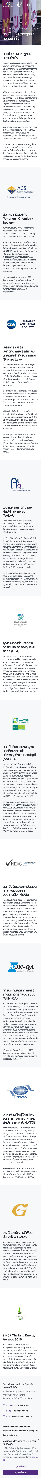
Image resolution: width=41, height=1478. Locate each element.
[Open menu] (35, 5)
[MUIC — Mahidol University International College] (12, 5)
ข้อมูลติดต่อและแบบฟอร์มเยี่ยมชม (16, 1426)
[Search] (28, 5)
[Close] (39, 1439)
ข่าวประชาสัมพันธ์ (10, 1435)
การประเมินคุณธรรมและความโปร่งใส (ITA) (20, 1430)
